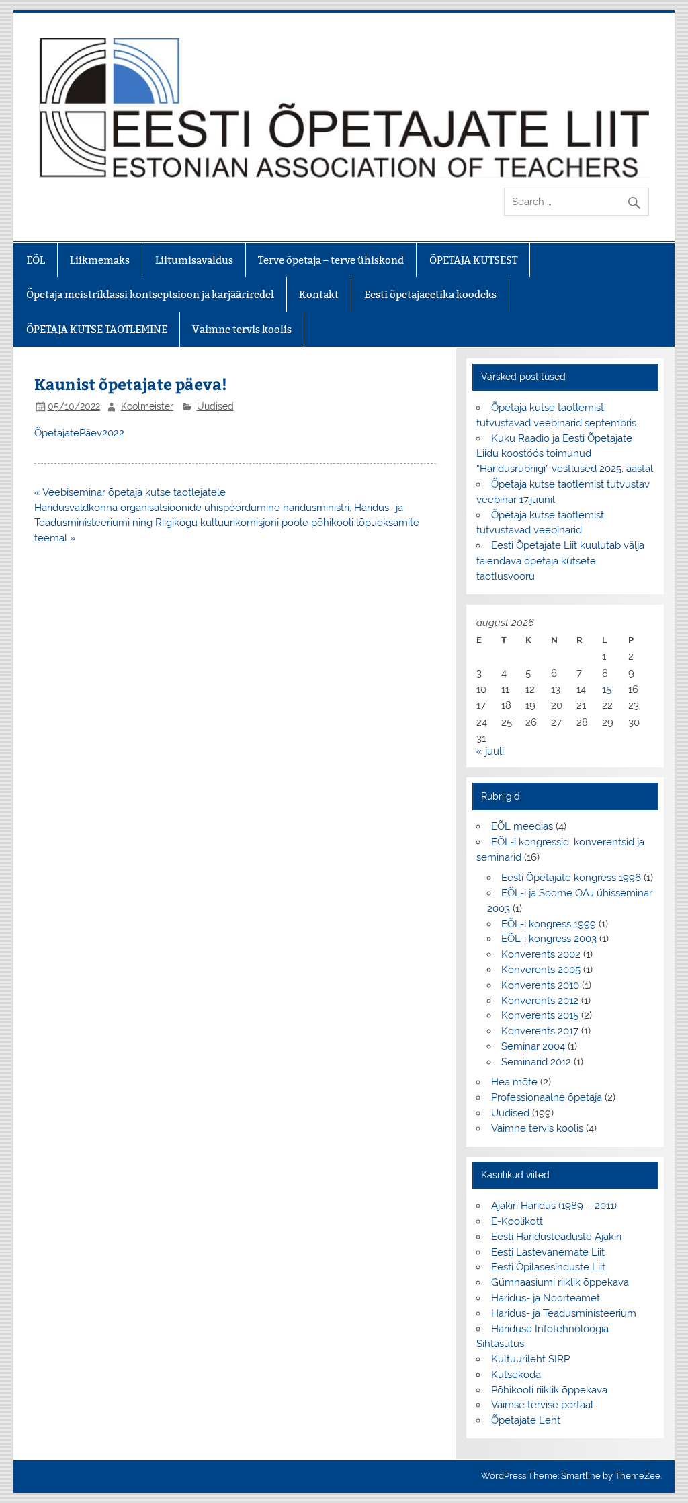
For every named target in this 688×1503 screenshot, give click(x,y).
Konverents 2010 (540, 985)
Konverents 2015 (539, 1015)
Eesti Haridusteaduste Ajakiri (556, 1237)
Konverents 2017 (539, 1031)
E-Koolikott (517, 1221)
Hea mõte (514, 1082)
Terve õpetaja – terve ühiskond (331, 260)
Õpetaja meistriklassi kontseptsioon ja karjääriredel (150, 294)
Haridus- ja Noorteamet (545, 1298)
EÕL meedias (522, 826)
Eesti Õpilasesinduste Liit (548, 1267)
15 (606, 689)
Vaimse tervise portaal (542, 1405)
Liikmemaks (100, 260)
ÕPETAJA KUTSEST (473, 260)
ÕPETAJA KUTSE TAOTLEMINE (96, 329)
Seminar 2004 (533, 1046)
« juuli (490, 751)
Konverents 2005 (540, 970)
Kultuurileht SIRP (530, 1359)
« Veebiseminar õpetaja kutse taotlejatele (130, 492)
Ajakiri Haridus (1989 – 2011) (554, 1206)
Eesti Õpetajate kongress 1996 (571, 878)
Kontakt (319, 294)
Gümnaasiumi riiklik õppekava (560, 1282)
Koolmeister (147, 406)
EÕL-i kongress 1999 (548, 924)
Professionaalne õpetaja (546, 1097)
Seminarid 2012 (536, 1062)
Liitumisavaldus (194, 260)
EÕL (35, 260)
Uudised (215, 406)
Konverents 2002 (540, 954)
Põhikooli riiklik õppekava (549, 1390)
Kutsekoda (516, 1375)
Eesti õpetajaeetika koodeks (430, 294)
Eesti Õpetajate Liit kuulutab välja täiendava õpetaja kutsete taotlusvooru (560, 560)
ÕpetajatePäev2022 (79, 433)
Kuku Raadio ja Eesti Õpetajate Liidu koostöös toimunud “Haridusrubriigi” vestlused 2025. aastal (564, 453)
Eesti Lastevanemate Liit (548, 1252)
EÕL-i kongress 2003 (549, 939)
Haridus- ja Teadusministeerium (563, 1313)
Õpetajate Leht (525, 1420)
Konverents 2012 (539, 1001)
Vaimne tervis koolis (242, 329)
